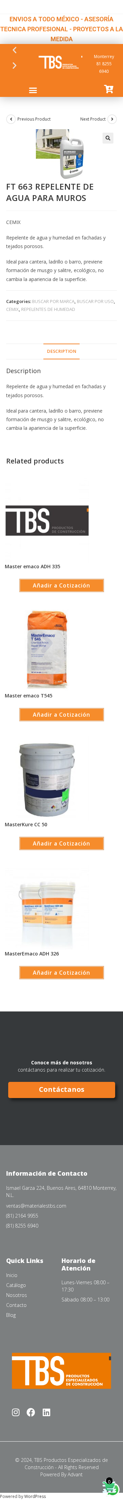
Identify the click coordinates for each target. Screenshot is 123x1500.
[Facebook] (31, 1412)
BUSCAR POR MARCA (53, 301)
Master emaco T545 (28, 695)
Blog (11, 1315)
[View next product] (112, 119)
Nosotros (16, 1295)
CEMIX (12, 309)
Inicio (11, 1275)
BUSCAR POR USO (95, 301)
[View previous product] (11, 119)
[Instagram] (15, 1412)
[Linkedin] (46, 1412)
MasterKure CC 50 (26, 824)
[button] (14, 49)
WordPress (35, 1496)
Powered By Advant (61, 1474)
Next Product (93, 119)
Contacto (16, 1305)
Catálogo (16, 1285)
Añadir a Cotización (61, 585)
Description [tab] (61, 351)
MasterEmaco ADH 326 (32, 953)
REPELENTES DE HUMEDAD (48, 309)
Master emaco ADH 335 (32, 566)
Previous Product (34, 119)
